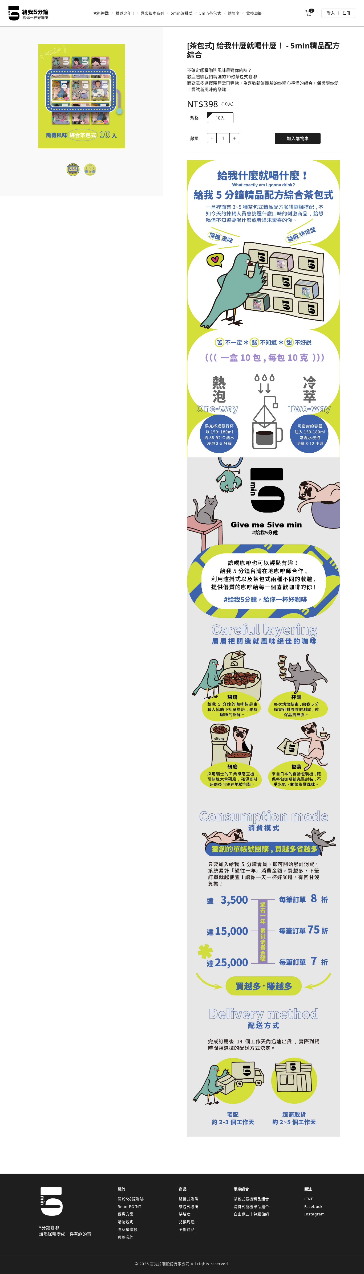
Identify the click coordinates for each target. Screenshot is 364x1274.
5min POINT (129, 1206)
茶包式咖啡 (189, 1206)
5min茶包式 (210, 13)
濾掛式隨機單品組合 (251, 1206)
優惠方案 (126, 1213)
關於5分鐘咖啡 (131, 1198)
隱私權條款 (127, 1229)
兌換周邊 (254, 13)
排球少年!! (125, 13)
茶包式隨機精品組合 (251, 1198)
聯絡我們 (126, 1237)
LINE (308, 1198)
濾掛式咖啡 (189, 1198)
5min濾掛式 (182, 13)
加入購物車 (298, 138)
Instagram (314, 1213)
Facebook (313, 1206)
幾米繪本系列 (152, 13)
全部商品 (187, 1229)
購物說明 (126, 1221)
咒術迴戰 (101, 13)
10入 (220, 118)
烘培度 (234, 13)
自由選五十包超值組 (251, 1213)
